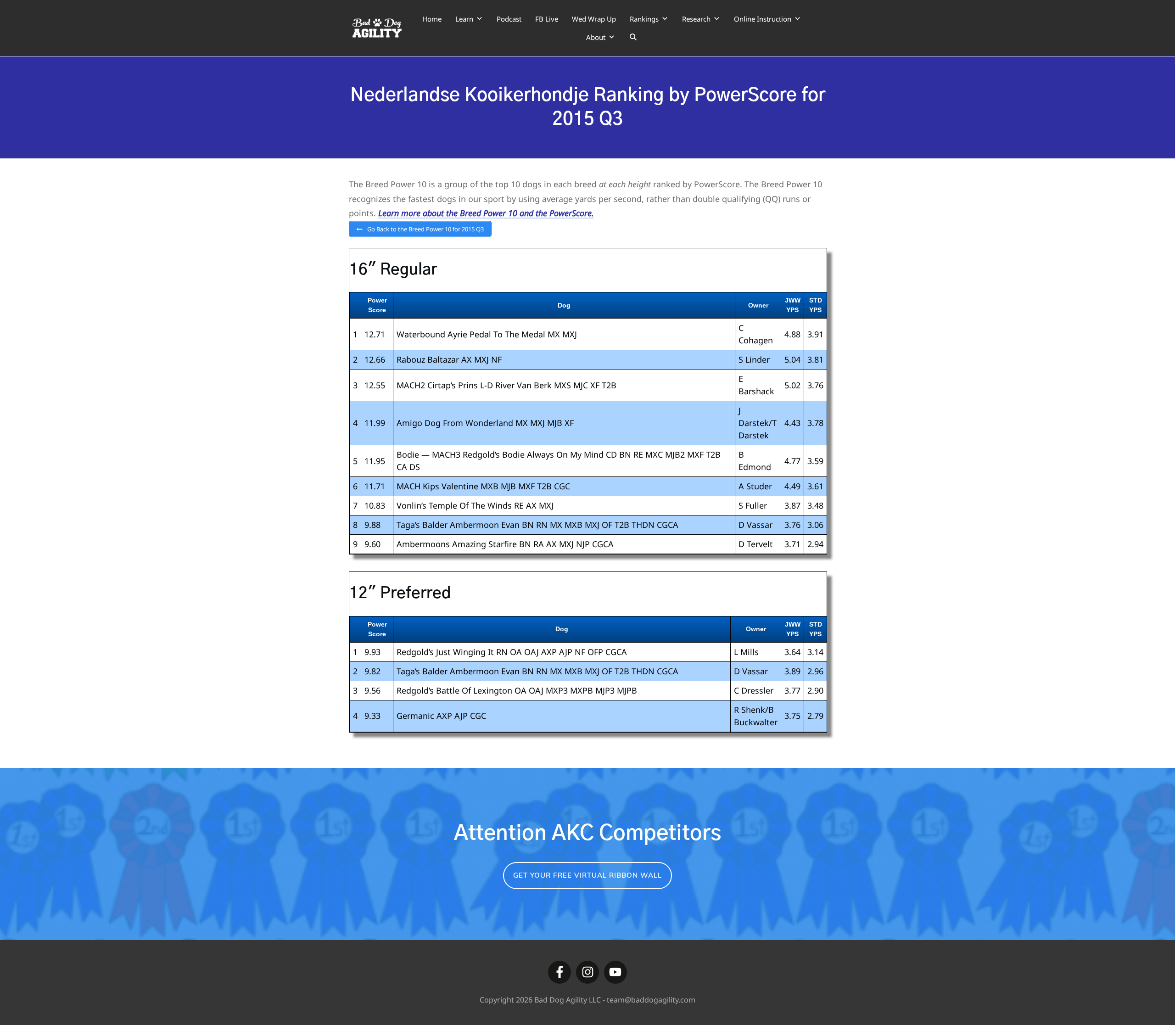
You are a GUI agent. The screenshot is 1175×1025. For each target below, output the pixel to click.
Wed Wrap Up (594, 18)
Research (696, 18)
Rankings (644, 18)
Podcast (509, 18)
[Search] (633, 37)
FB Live (546, 18)
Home (432, 18)
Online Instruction (762, 18)
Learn (464, 18)
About (595, 37)
